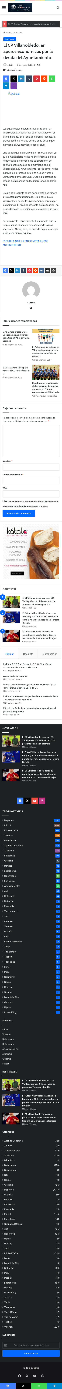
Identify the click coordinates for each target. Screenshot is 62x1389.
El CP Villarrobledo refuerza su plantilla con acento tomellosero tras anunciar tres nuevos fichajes (39, 635)
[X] (13, 78)
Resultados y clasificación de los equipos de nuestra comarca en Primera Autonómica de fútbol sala (45, 387)
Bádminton (9, 977)
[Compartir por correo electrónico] (47, 270)
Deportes (17, 32)
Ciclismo (8, 860)
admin (10, 65)
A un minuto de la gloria (15, 676)
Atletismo (9, 850)
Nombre (7, 461)
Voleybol (8, 835)
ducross (8, 1002)
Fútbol (7, 825)
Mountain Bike (11, 997)
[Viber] (13, 85)
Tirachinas (9, 962)
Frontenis (9, 906)
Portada (8, 866)
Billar (6, 936)
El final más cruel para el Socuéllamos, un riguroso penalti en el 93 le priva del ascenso (16, 336)
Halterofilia (9, 896)
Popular (9, 653)
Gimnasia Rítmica (13, 941)
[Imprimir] (53, 270)
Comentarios (50, 653)
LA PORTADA (11, 830)
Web (5, 488)
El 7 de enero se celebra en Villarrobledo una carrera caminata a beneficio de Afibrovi (45, 351)
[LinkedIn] (21, 78)
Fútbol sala (9, 855)
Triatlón (8, 956)
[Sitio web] (31, 308)
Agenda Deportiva (13, 845)
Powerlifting (10, 1012)
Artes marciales (12, 886)
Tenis (7, 946)
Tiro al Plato (10, 951)
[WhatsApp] (52, 78)
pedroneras (10, 871)
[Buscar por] (58, 8)
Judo (6, 916)
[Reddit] (44, 78)
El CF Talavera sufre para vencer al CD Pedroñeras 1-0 (16, 370)
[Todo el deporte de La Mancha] (20, 7)
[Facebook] (6, 78)
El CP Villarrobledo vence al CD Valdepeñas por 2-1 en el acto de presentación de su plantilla (38, 601)
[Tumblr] (29, 78)
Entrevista (9, 881)
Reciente (28, 653)
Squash (8, 992)
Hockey (8, 987)
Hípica (7, 1007)
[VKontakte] (41, 270)
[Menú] (4, 8)
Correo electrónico (13, 474)
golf (6, 891)
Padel (7, 972)
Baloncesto (10, 840)
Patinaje (8, 921)
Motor (7, 967)
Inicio (8, 32)
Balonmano (10, 876)
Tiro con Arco (11, 911)
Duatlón (8, 931)
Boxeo (7, 982)
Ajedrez (8, 926)
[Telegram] (6, 85)
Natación (9, 901)
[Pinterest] (36, 78)
